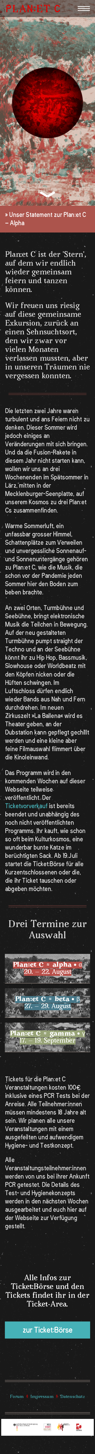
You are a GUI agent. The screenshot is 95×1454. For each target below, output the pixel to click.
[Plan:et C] (33, 8)
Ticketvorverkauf (26, 806)
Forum (17, 1397)
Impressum (42, 1397)
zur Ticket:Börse (47, 1330)
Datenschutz (72, 1397)
